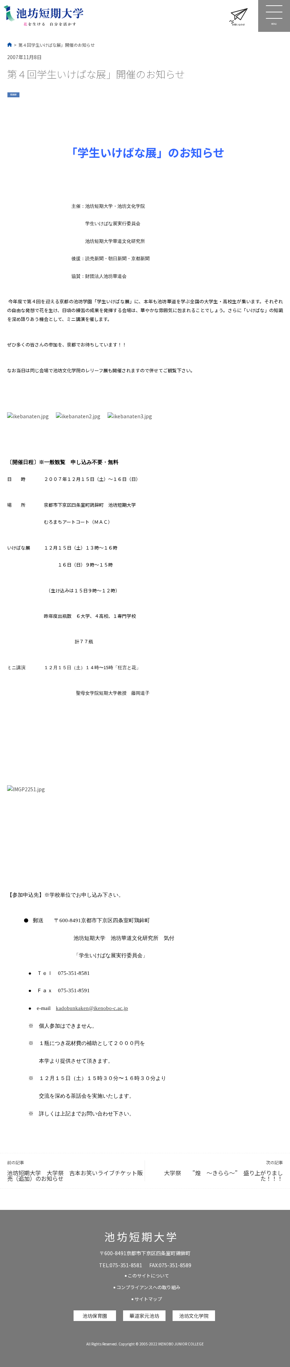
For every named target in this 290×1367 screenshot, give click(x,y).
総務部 (13, 94)
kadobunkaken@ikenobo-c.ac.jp (92, 1008)
